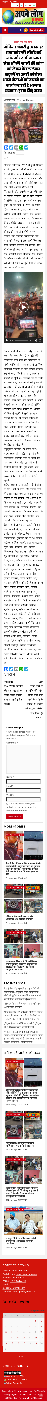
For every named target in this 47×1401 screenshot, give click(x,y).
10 (6, 1332)
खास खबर (23, 42)
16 (41, 1332)
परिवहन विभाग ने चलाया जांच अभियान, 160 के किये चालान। (20, 918)
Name (10, 777)
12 (18, 1332)
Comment (12, 742)
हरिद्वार (30, 42)
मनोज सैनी (11, 100)
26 (18, 1343)
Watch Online (36, 30)
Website (10, 794)
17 (6, 1337)
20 (23, 1337)
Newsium (23, 1398)
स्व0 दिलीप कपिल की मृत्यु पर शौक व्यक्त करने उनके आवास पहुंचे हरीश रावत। (13, 693)
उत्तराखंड (16, 42)
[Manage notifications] (41, 1395)
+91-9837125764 (18, 1280)
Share (10, 152)
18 (12, 1337)
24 (5, 1343)
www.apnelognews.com (24, 1291)
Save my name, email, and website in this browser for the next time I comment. (21, 807)
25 (12, 1343)
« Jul (21, 1356)
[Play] (7, 340)
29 (35, 1343)
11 (11, 1332)
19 (18, 1337)
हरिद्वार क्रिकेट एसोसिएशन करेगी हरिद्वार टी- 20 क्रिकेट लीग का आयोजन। (21, 1241)
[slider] (21, 340)
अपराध (8, 835)
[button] (24, 307)
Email (9, 786)
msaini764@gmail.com (14, 1287)
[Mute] (36, 340)
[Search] (20, 30)
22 (35, 1337)
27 (23, 1343)
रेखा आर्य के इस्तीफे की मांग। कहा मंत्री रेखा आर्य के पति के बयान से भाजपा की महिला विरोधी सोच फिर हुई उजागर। (34, 699)
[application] (23, 307)
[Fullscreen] (40, 340)
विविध (16, 1209)
